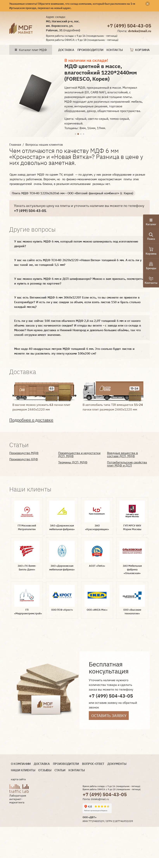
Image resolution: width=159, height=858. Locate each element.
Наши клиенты (23, 770)
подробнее (71, 30)
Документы (116, 763)
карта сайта (18, 779)
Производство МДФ (24, 453)
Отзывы (44, 770)
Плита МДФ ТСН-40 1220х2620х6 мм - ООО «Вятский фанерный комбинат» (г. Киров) (72, 193)
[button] (75, 134)
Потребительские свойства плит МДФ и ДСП (127, 463)
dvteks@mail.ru (139, 31)
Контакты (114, 50)
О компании (21, 763)
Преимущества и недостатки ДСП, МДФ (79, 454)
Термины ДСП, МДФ (72, 462)
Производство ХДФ (23, 459)
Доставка (66, 50)
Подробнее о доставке (31, 420)
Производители (90, 50)
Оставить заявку (108, 715)
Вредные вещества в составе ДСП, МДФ (122, 454)
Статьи (59, 770)
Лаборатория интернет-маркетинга (17, 799)
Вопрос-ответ (93, 763)
